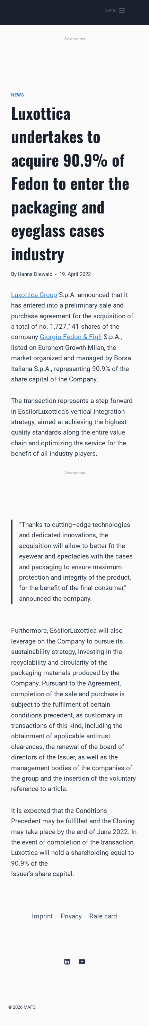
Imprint (42, 916)
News (17, 95)
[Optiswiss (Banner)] (74, 56)
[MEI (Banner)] (74, 487)
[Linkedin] (66, 961)
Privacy (71, 916)
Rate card (103, 916)
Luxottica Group (34, 295)
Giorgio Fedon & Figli (71, 337)
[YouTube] (82, 961)
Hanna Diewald (35, 274)
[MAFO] (70, 10)
